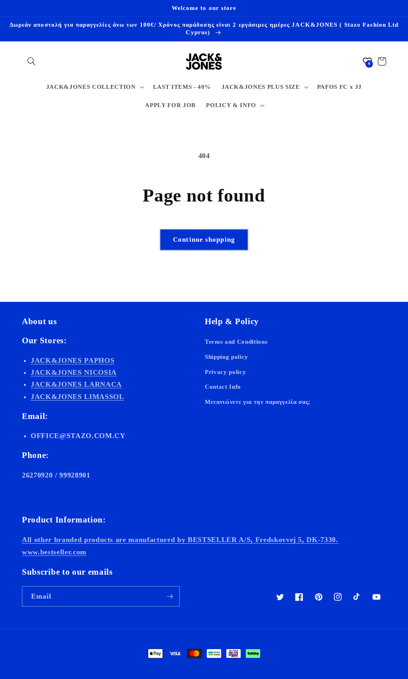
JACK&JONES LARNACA (76, 384)
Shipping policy (226, 356)
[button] (31, 61)
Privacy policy (225, 371)
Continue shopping (204, 239)
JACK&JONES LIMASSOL (77, 397)
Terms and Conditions (236, 341)
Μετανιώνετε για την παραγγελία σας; (257, 401)
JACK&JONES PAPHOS (72, 360)
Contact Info (223, 386)
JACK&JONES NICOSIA (74, 372)
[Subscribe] (169, 596)
